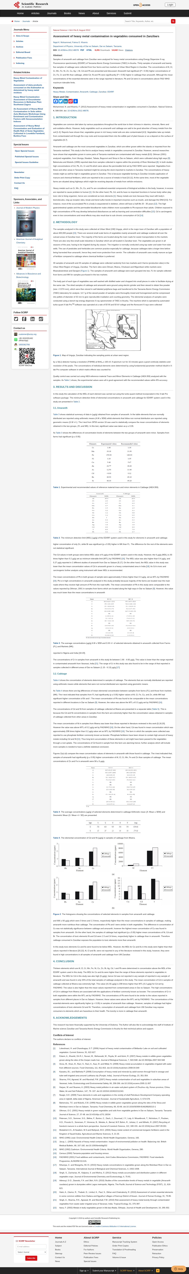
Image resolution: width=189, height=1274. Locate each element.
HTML (89, 50)
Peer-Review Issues (92, 1253)
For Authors (89, 1249)
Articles (35, 13)
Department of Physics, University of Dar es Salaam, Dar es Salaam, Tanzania (87, 46)
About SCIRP (91, 1237)
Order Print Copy (22, 178)
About (95, 13)
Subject (58, 1246)
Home (20, 13)
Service (116, 1237)
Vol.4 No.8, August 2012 (79, 30)
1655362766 (24, 344)
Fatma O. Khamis (80, 42)
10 (55, 1118)
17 (118, 667)
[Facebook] (24, 319)
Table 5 (155, 709)
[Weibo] (41, 319)
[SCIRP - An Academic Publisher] (31, 5)
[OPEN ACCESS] (141, 5)
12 (155, 204)
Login (170, 4)
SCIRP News (126, 1270)
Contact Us (19, 183)
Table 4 (59, 691)
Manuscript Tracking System (124, 1242)
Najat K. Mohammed (62, 42)
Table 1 (67, 380)
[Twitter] (16, 319)
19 (55, 1180)
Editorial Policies (91, 1246)
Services (111, 13)
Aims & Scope (22, 36)
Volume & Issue (119, 1257)
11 (79, 739)
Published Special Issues (27, 156)
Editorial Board (23, 52)
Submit (127, 13)
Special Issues (90, 1261)
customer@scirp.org (27, 334)
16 (123, 558)
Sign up (83, 1270)
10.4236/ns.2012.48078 (68, 50)
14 (141, 215)
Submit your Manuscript (103, 1270)
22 (55, 1208)
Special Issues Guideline (26, 162)
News (82, 13)
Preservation (157, 1249)
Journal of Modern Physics (28, 208)
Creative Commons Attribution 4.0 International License (115, 1226)
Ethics (86, 1242)
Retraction (156, 1253)
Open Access (158, 1242)
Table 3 (59, 433)
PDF (82, 50)
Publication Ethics (160, 1246)
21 (96, 663)
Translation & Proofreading (124, 1249)
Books (67, 13)
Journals (51, 13)
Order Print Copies (120, 1246)
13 (153, 211)
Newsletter (19, 172)
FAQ (16, 188)
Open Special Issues (24, 151)
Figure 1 (85, 271)
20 (55, 1192)
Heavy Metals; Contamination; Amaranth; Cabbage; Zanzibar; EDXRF (83, 92)
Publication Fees (24, 58)
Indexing (20, 63)
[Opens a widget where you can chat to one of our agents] (178, 1269)
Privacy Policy (158, 1257)
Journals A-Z (60, 1242)
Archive (19, 47)
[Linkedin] (32, 319)
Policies (157, 1237)
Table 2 (76, 402)
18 (148, 566)
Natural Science (60, 30)
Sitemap (58, 1253)
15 (74, 233)
